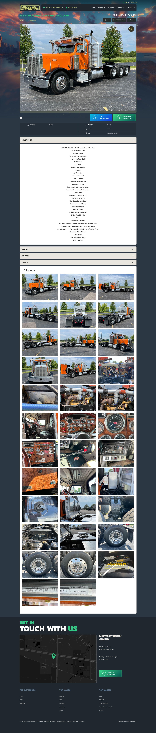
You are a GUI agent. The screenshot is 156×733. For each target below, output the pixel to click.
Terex (61, 710)
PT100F (101, 700)
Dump (21, 696)
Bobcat (61, 696)
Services (111, 8)
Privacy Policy (61, 721)
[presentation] (22, 70)
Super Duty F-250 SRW (106, 707)
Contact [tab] (25, 256)
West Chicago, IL (54, 7)
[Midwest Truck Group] (30, 7)
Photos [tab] (24, 262)
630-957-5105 (72, 7)
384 (100, 696)
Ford (60, 700)
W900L (101, 710)
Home (94, 8)
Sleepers (22, 703)
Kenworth (62, 703)
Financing (120, 8)
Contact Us (131, 8)
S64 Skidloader (103, 703)
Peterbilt (62, 707)
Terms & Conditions (72, 721)
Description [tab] (26, 140)
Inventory (101, 8)
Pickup (21, 700)
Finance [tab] (24, 249)
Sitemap (81, 721)
